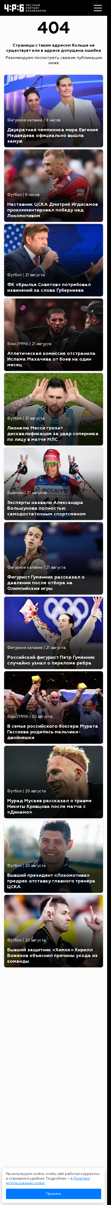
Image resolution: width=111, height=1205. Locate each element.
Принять (53, 1194)
